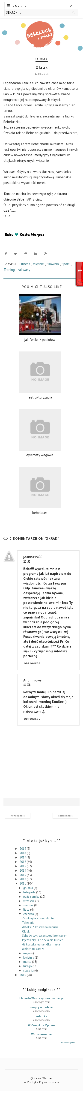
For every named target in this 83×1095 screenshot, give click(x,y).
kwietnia (29, 958)
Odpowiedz (32, 663)
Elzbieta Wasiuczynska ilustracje (41, 998)
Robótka (41, 1016)
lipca (26, 910)
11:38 (26, 685)
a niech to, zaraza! (33, 949)
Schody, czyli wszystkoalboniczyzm (44, 936)
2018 (23, 853)
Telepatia (28, 923)
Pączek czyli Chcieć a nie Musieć (42, 940)
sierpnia (28, 905)
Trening (9, 269)
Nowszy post (18, 815)
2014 (23, 871)
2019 (23, 849)
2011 (23, 883)
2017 (23, 857)
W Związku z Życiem (41, 1025)
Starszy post (65, 815)
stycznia (28, 970)
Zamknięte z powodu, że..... (40, 918)
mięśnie (38, 264)
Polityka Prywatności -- (43, 1082)
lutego (28, 966)
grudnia (28, 888)
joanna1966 (32, 557)
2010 (23, 975)
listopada (29, 892)
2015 (23, 866)
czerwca (29, 914)
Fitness (42, 58)
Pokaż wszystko (67, 1042)
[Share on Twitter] (15, 254)
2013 (23, 875)
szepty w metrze (41, 1007)
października (31, 897)
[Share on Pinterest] (25, 254)
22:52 (26, 562)
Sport (66, 264)
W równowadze (41, 1034)
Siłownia (53, 264)
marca (27, 962)
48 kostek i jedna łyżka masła (41, 944)
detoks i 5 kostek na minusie (40, 927)
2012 (23, 879)
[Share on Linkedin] (35, 254)
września (29, 901)
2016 (23, 862)
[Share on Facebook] (5, 254)
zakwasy (24, 269)
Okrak (26, 931)
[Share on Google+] (46, 254)
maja (26, 953)
